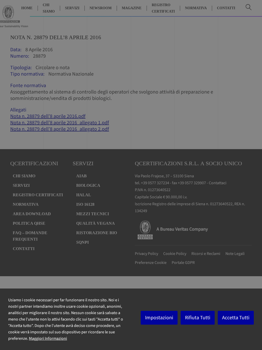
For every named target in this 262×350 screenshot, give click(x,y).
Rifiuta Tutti (197, 317)
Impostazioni (159, 317)
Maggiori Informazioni (48, 338)
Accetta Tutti (235, 317)
